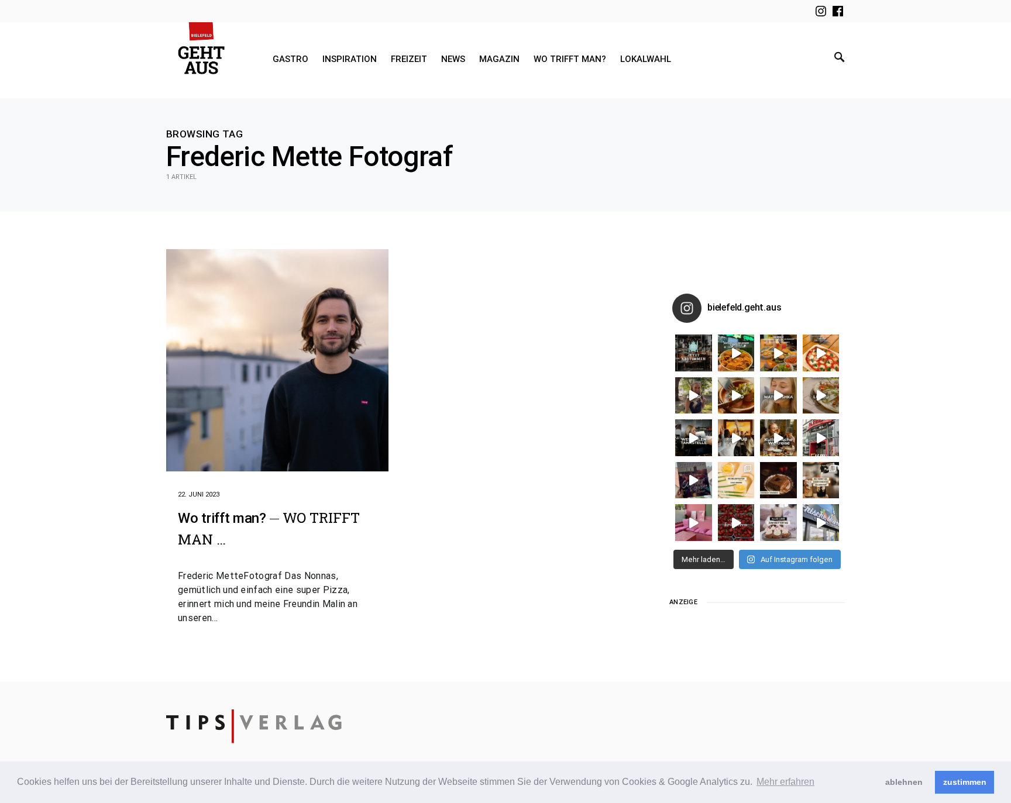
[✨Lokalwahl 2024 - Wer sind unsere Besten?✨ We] (693, 353)
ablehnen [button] (904, 782)
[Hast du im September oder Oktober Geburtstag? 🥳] (736, 437)
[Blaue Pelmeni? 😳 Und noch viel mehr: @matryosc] (778, 395)
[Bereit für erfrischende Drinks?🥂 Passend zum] (736, 480)
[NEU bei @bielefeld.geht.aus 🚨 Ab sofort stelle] (778, 437)
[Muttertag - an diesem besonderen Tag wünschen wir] (778, 522)
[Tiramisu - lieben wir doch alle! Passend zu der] (778, 480)
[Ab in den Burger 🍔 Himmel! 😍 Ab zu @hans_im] (778, 353)
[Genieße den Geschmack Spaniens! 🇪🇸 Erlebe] (736, 395)
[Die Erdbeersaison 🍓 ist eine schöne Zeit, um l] (736, 522)
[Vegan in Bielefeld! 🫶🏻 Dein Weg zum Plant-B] (736, 353)
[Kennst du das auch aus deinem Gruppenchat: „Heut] (821, 395)
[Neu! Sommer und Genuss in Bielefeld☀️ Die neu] (693, 480)
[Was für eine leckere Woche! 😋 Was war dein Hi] (693, 395)
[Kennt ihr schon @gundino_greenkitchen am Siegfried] (693, 522)
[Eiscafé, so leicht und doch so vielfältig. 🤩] (821, 480)
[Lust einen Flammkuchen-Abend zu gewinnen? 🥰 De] (821, 437)
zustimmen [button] (964, 782)
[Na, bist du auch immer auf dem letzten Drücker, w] (693, 437)
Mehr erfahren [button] (785, 782)
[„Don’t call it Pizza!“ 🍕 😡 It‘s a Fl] (821, 353)
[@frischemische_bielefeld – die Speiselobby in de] (821, 522)
